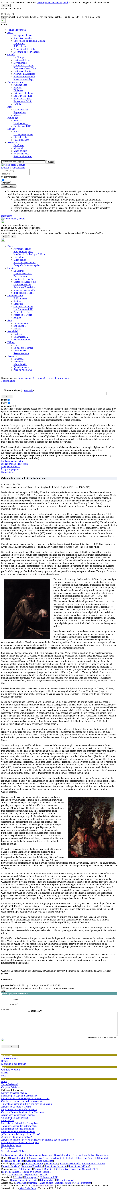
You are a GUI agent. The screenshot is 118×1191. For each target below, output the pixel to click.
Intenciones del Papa (23, 79)
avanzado (28, 390)
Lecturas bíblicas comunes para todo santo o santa (25, 1098)
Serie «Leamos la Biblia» (13, 1151)
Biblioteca (18, 90)
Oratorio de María (22, 71)
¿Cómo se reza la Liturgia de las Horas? (20, 1134)
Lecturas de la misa (23, 60)
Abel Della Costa (27, 1188)
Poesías (4, 1075)
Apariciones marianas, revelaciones (18, 1115)
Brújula (17, 104)
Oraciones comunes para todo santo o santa (22, 1101)
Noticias (18, 120)
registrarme (6, 216)
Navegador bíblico (22, 35)
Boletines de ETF (22, 126)
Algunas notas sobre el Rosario (16, 1106)
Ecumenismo (7, 1148)
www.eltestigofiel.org (42, 1185)
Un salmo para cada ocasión (14, 1117)
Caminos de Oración (23, 65)
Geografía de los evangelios (27, 51)
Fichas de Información (58, 378)
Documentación (15, 82)
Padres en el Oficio (23, 101)
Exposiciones (20, 112)
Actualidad (12, 118)
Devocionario (20, 62)
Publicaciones (20, 84)
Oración (11, 54)
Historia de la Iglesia (11, 1145)
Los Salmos (19, 43)
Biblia (10, 32)
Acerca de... (13, 142)
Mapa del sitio (20, 151)
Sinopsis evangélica (23, 38)
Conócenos (19, 145)
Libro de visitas (21, 137)
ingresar (5, 167)
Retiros (4, 1061)
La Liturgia (19, 57)
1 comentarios (8, 380)
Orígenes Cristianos (10, 1087)
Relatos (4, 1072)
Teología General (9, 1084)
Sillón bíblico (20, 46)
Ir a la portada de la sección (14, 463)
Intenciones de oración (24, 76)
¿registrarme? (18, 167)
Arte (9, 107)
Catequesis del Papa (23, 93)
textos (4, 400)
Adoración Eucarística (24, 73)
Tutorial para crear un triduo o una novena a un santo (26, 1104)
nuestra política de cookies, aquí (52, 2)
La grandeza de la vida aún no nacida (19, 1109)
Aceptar (5, 5)
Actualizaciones (21, 153)
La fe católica (7, 1120)
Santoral (18, 87)
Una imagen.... (21, 123)
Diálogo (11, 129)
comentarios (7, 406)
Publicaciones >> (26, 378)
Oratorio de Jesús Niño (25, 68)
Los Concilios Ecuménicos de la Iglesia (20, 1142)
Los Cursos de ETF (23, 96)
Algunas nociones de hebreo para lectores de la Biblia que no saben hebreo (37, 1139)
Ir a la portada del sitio (12, 461)
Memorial (18, 148)
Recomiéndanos (21, 140)
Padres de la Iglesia (23, 98)
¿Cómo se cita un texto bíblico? (16, 1137)
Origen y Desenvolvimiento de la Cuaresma (22, 1112)
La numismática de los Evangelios (17, 1128)
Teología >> (41, 378)
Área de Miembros (23, 156)
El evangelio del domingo (13, 1064)
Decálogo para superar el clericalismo (19, 1095)
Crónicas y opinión (10, 1069)
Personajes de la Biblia (24, 49)
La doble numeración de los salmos (18, 1131)
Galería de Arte (21, 109)
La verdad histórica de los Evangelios (19, 1123)
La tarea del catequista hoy (14, 1093)
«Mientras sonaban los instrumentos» (19, 1126)
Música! (17, 115)
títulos (4, 403)
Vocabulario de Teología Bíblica (29, 40)
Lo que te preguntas (23, 134)
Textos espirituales (10, 1058)
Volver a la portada (16, 29)
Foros (16, 131)
